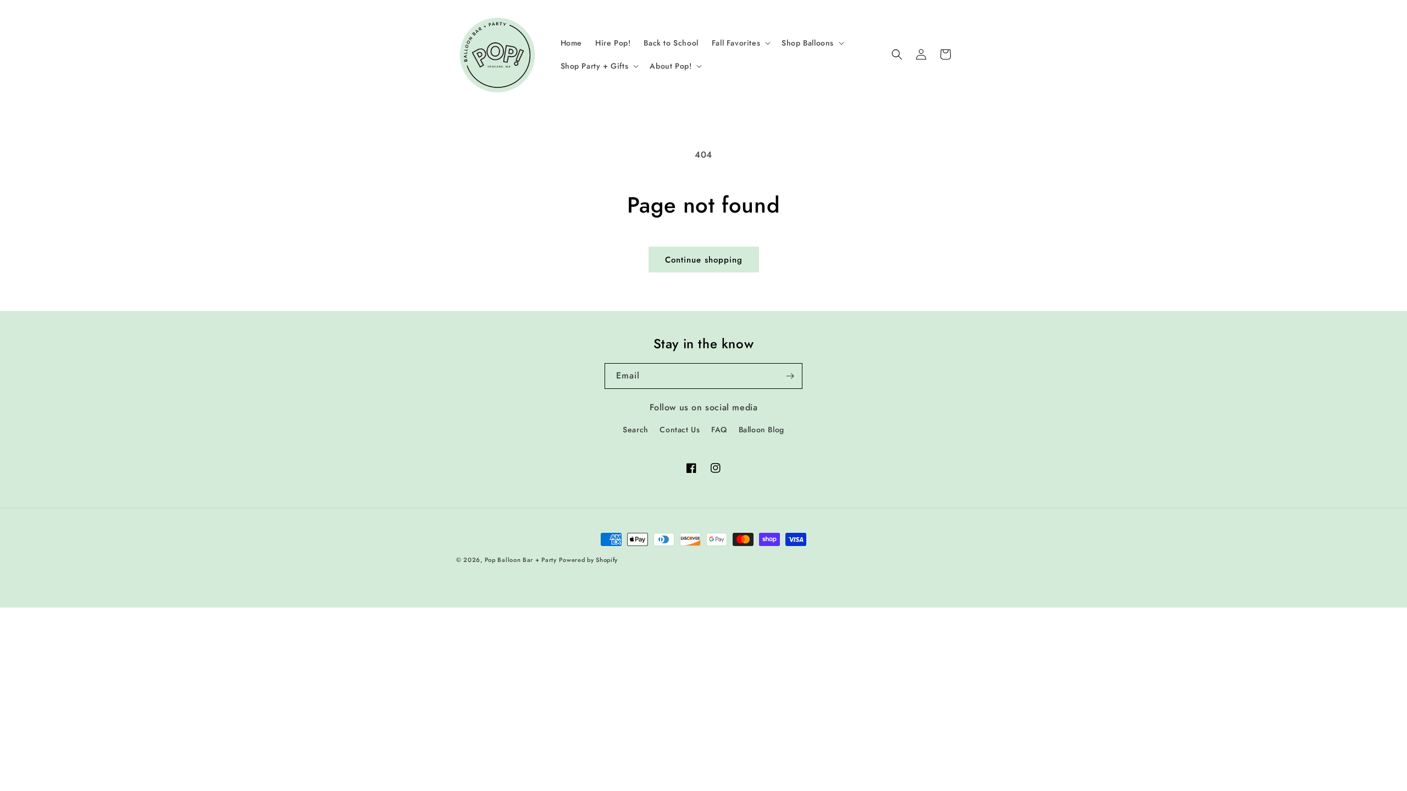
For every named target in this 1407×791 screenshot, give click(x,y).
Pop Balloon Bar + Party (521, 559)
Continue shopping (704, 260)
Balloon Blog (761, 429)
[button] (740, 42)
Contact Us (680, 429)
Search (636, 429)
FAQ (719, 429)
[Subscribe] (790, 376)
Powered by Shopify (588, 559)
